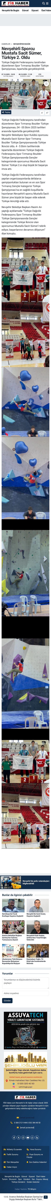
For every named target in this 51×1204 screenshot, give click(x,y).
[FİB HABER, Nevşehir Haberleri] (15, 4)
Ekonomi (12, 1179)
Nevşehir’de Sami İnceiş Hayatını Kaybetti (36, 915)
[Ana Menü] (47, 3)
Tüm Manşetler (13, 1162)
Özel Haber (40, 1176)
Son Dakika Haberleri (38, 1162)
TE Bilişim (32, 1189)
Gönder (7, 1000)
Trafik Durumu (12, 1154)
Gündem (26, 1179)
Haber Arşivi (12, 1167)
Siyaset (34, 10)
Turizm (5, 1179)
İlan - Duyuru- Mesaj (40, 1179)
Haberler (6, 44)
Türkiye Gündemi (18, 1182)
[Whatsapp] (32, 1137)
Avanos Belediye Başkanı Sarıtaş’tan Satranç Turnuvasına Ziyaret (12, 937)
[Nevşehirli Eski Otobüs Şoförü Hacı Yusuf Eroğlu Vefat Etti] (38, 927)
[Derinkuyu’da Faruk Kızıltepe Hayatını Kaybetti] (13, 905)
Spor (20, 1179)
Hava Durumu (35, 1149)
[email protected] (27, 1118)
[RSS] (37, 1137)
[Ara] (43, 3)
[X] (19, 1137)
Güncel (25, 10)
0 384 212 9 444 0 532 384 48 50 (27, 1123)
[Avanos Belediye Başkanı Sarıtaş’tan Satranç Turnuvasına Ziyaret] (13, 927)
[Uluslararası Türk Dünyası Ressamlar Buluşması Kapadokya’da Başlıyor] (13, 950)
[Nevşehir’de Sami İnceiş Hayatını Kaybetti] (38, 905)
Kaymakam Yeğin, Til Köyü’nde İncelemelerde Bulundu (36, 961)
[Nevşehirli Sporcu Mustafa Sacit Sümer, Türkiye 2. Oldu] (25, 94)
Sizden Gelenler (33, 1182)
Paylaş (7, 112)
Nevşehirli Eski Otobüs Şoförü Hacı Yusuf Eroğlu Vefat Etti (36, 937)
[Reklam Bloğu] (25, 1030)
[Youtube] (28, 1137)
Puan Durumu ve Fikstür (35, 1155)
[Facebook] (14, 1137)
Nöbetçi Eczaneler (14, 1149)
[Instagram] (23, 1137)
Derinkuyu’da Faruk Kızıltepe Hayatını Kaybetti (12, 915)
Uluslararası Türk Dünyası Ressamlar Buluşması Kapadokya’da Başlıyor (12, 961)
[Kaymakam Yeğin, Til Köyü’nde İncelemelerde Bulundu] (38, 950)
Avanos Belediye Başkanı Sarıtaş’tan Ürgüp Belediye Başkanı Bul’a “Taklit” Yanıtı (26, 1199)
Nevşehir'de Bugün (10, 10)
